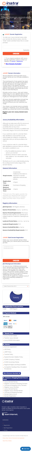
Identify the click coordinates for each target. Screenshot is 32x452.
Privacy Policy (5, 438)
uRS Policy (7, 349)
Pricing (5, 430)
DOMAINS (5, 420)
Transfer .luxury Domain (11, 338)
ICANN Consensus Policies (12, 359)
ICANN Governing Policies (11, 362)
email (13, 61)
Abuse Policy (5, 440)
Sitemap (9, 440)
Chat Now (26, 448)
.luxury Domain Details (10, 335)
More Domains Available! (14, 64)
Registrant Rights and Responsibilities (15, 364)
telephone (20, 61)
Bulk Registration (8, 427)
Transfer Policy (8, 354)
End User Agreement (10, 347)
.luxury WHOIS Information (12, 340)
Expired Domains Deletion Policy (13, 357)
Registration (7, 425)
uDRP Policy (7, 352)
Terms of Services (12, 438)
